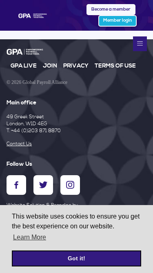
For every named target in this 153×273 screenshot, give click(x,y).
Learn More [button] (29, 237)
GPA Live (24, 66)
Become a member (111, 9)
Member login (117, 20)
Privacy (76, 66)
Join (50, 66)
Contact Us (19, 144)
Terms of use (115, 66)
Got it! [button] (76, 258)
